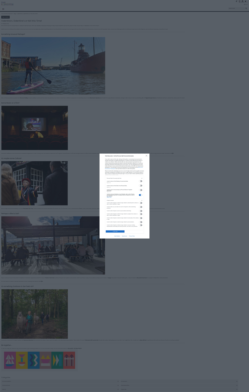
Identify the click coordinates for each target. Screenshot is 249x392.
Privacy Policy (132, 236)
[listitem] (124, 178)
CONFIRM (115, 231)
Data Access (124, 236)
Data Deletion (117, 236)
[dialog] (124, 196)
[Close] (147, 156)
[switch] (140, 181)
